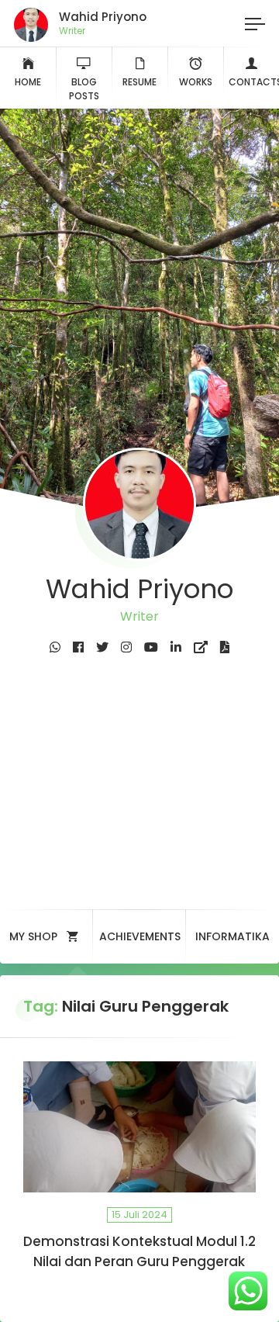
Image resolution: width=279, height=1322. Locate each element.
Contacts (254, 81)
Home (28, 81)
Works (195, 81)
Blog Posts (84, 88)
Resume (139, 81)
